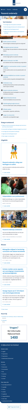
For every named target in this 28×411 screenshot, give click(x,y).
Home (3, 9)
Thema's (9, 9)
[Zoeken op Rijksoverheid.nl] (25, 9)
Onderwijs (15, 9)
